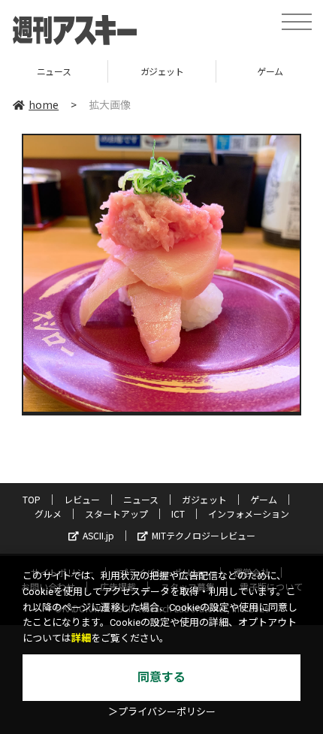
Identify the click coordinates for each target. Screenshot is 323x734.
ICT (178, 513)
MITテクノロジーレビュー (203, 535)
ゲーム (214, 71)
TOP (32, 499)
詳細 (81, 638)
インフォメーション (248, 513)
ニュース (140, 499)
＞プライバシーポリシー (162, 711)
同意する (161, 677)
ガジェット (106, 71)
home (44, 104)
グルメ (48, 513)
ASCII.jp (98, 535)
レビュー (82, 499)
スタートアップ (116, 513)
